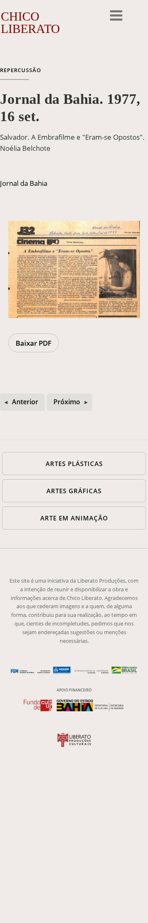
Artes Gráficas (74, 491)
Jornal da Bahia (23, 183)
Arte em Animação (74, 518)
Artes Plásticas (74, 463)
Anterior (25, 401)
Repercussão (20, 70)
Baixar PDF (33, 343)
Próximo (66, 401)
